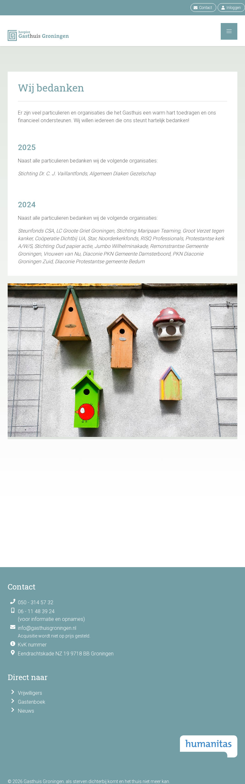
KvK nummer (32, 645)
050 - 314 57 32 (35, 602)
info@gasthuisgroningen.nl (47, 628)
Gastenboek (31, 702)
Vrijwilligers (30, 693)
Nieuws (26, 711)
